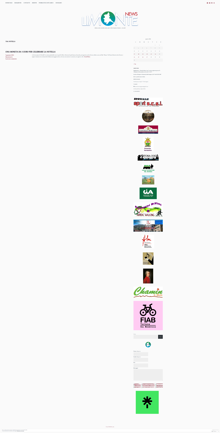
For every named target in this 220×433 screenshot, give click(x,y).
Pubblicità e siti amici (46, 3)
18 (138, 54)
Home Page (9, 3)
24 (134, 57)
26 (142, 57)
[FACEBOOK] (207, 3)
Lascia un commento (11, 59)
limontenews (9, 57)
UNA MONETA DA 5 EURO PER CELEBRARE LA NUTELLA (30, 52)
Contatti (27, 3)
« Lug (134, 64)
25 (138, 57)
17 (134, 54)
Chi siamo (58, 3)
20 (147, 54)
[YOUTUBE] (209, 3)
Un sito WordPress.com (110, 426)
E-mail (137, 356)
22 (155, 54)
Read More (87, 57)
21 (151, 54)
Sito (134, 362)
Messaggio (135, 368)
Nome (137, 351)
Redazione (17, 3)
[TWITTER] (213, 3)
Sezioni (34, 3)
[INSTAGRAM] (211, 3)
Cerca (134, 334)
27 (147, 57)
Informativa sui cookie (20, 430)
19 (142, 54)
